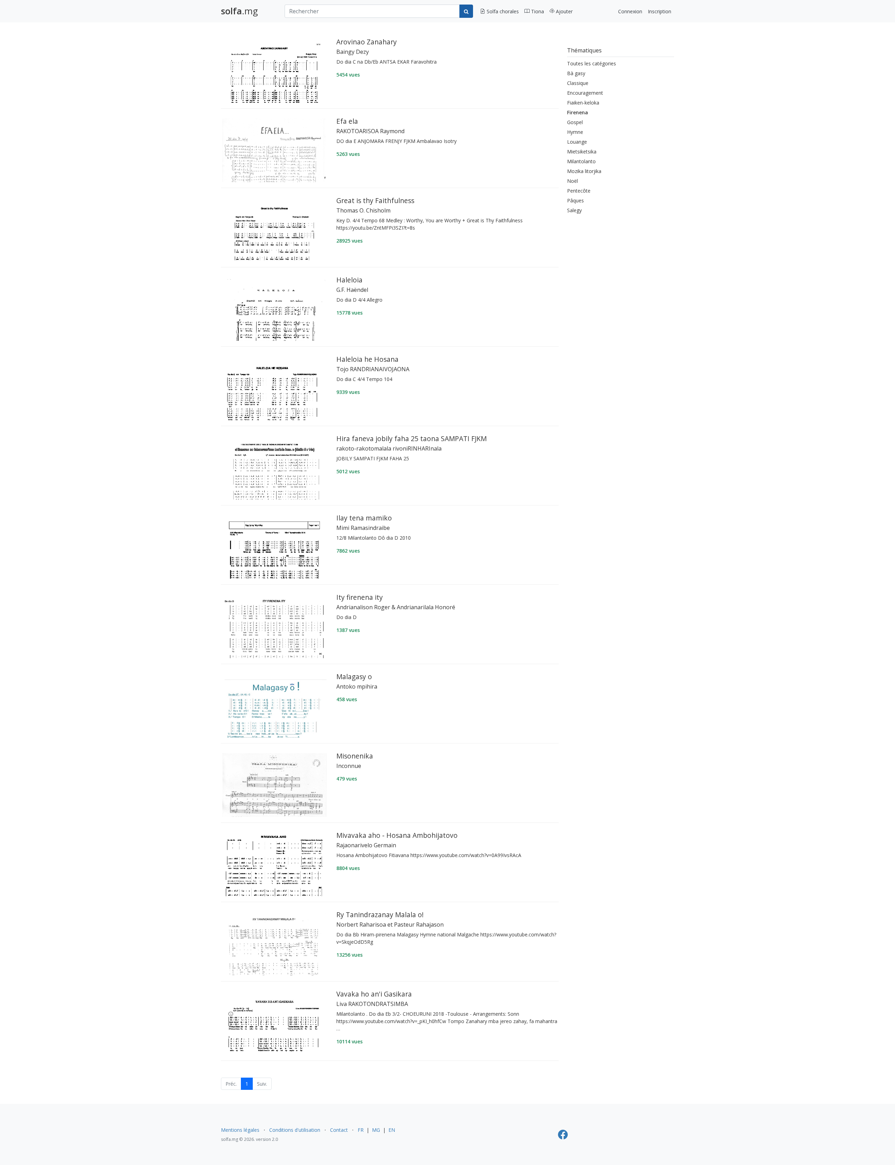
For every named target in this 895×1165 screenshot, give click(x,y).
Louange (577, 141)
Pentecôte (578, 190)
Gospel (575, 122)
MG (376, 1130)
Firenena (577, 112)
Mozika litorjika (584, 171)
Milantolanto (581, 161)
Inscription (659, 11)
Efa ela (347, 121)
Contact (339, 1130)
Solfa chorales (502, 11)
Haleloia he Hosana (367, 359)
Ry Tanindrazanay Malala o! (380, 914)
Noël (572, 181)
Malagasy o (354, 676)
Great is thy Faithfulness (375, 200)
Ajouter (563, 11)
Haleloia (349, 280)
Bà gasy (576, 73)
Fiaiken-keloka (583, 102)
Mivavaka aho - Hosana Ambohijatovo (397, 835)
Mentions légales (240, 1130)
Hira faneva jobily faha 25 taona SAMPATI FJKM (411, 438)
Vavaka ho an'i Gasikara (374, 994)
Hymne (575, 132)
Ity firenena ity (359, 597)
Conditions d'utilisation (294, 1130)
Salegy (574, 210)
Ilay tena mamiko (364, 518)
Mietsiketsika (581, 151)
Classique (577, 83)
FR (361, 1130)
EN (391, 1130)
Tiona (537, 11)
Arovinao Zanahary (366, 41)
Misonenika (354, 756)
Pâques (575, 200)
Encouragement (585, 92)
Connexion (630, 11)
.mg (239, 11)
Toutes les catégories (591, 63)
